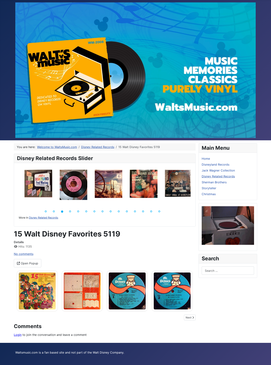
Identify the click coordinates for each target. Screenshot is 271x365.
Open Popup (29, 263)
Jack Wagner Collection (218, 170)
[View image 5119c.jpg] (127, 291)
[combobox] (228, 270)
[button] (15, 187)
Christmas (209, 194)
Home (206, 158)
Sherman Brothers (214, 182)
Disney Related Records (43, 217)
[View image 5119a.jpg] (37, 291)
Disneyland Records (215, 164)
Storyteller (209, 188)
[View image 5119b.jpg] (82, 291)
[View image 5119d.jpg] (172, 291)
